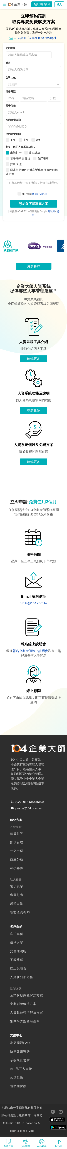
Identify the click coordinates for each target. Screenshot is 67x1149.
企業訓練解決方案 (23, 1003)
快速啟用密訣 (20, 1051)
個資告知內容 (39, 193)
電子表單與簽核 (20, 158)
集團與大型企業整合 (25, 1021)
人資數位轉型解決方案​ (26, 1012)
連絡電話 (11, 91)
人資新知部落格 (21, 977)
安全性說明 (18, 951)
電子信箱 (11, 105)
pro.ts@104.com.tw (33, 603)
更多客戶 (33, 266)
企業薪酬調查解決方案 (26, 995)
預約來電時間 (13, 134)
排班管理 (16, 164)
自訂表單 (43, 158)
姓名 (8, 62)
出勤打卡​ (16, 894)
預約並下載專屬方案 (33, 204)
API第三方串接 (21, 1068)
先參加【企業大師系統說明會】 (38, 38)
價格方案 (16, 942)
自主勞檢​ (16, 859)
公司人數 (11, 77)
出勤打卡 (16, 152)
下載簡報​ (16, 959)
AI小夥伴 (16, 868)
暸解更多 (33, 359)
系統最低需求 (20, 1060)
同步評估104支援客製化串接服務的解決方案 (32, 172)
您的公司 (11, 48)
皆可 (39, 140)
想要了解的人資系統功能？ (21, 146)
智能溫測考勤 (20, 912)
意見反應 (16, 1077)
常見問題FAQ (20, 1042)
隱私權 (51, 211)
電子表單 (16, 886)
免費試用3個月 (42, 4)
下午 (13, 140)
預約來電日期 (13, 119)
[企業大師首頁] (17, 4)
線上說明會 (18, 968)
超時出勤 (16, 903)
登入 (59, 4)
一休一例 (16, 850)
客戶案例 (16, 933)
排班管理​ (16, 842)
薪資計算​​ (16, 833)
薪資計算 (34, 152)
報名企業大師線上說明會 (30, 651)
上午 (26, 140)
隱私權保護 (18, 1086)
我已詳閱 (34, 193)
